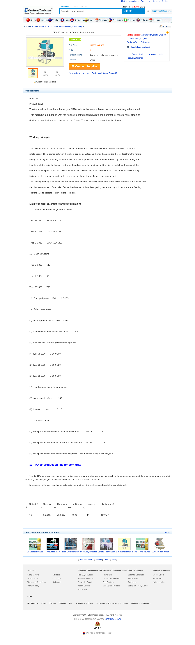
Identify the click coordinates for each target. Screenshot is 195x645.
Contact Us (132, 582)
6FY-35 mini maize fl (124, 552)
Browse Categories (86, 578)
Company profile (156, 54)
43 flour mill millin (53, 552)
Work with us (32, 578)
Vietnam (52, 603)
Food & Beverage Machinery (71, 26)
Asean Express (84, 586)
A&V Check (158, 578)
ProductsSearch (85, 560)
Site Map (56, 575)
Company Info (33, 575)
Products (42, 26)
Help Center (133, 578)
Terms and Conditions (36, 582)
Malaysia (134, 603)
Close (113, 560)
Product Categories (135, 58)
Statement (57, 582)
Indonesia (145, 603)
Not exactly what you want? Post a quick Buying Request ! (93, 73)
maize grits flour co (142, 552)
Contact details (138, 54)
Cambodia (80, 603)
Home (34, 26)
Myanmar (124, 603)
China (43, 603)
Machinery (52, 26)
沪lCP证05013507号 (113, 619)
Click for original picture (46, 82)
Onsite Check (158, 575)
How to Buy (82, 589)
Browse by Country (85, 582)
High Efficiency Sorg (70, 552)
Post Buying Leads (85, 575)
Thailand (62, 603)
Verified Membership (111, 578)
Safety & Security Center (138, 586)
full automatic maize (35, 552)
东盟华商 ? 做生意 (133, 7)
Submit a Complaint (136, 575)
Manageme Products (111, 586)
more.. (167, 532)
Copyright (57, 578)
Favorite (98, 560)
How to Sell (107, 575)
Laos (71, 603)
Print (106, 560)
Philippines (112, 603)
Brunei (90, 603)
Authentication (159, 582)
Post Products (108, 582)
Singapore (100, 603)
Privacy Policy (33, 586)
